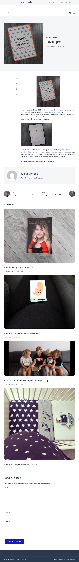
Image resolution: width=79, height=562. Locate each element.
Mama (55, 37)
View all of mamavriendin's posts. (32, 178)
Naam (7, 513)
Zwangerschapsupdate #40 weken (21, 464)
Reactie (8, 488)
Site (6, 531)
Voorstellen (29, 2)
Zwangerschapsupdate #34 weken (21, 333)
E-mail (7, 522)
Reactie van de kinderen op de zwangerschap (26, 380)
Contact (22, 2)
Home (48, 37)
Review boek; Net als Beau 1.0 (19, 267)
